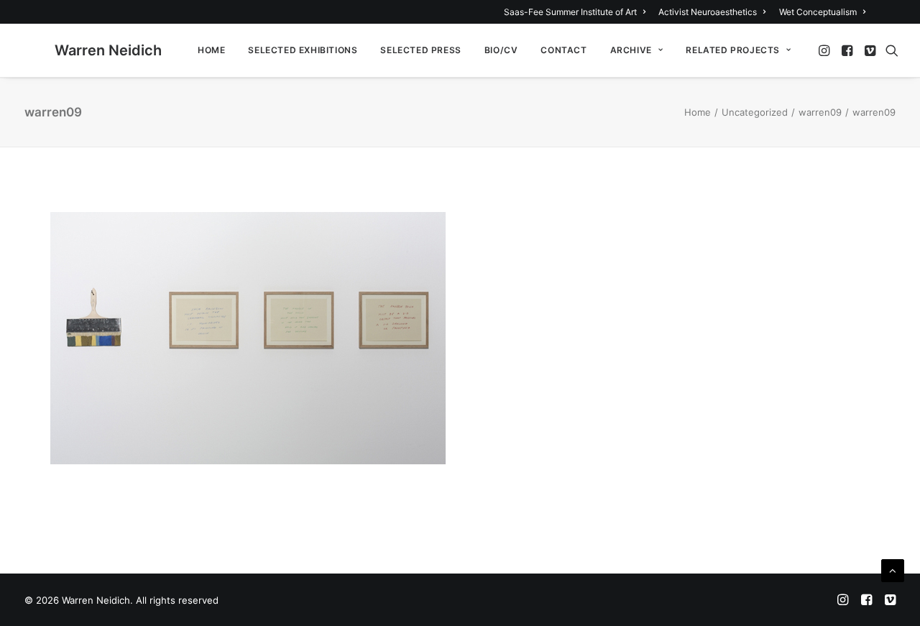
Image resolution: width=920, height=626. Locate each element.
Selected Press (420, 50)
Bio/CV (501, 50)
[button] (825, 50)
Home (211, 50)
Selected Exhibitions (302, 50)
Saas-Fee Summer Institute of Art (570, 11)
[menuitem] (577, 12)
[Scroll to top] (892, 569)
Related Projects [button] (733, 50)
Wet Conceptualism (818, 11)
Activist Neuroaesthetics (707, 11)
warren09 (820, 112)
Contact (563, 50)
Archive (631, 50)
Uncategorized (755, 112)
